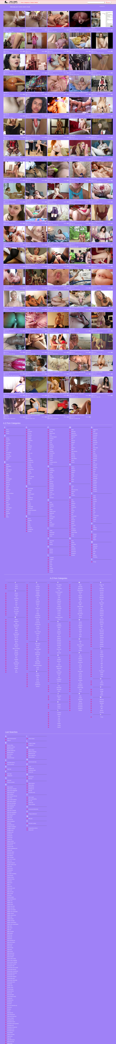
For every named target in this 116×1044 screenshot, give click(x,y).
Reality (72, 564)
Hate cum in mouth (11, 880)
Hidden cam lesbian (11, 931)
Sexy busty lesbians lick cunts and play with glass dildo (58, 393)
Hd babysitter (10, 891)
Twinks (94, 540)
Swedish (95, 510)
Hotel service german (11, 1037)
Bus (7, 536)
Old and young (74, 511)
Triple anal (31, 824)
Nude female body (32, 783)
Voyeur (94, 561)
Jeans (51, 564)
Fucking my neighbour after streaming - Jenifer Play (57, 70)
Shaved (94, 460)
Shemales (95, 463)
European (30, 549)
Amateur (6, 31)
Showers (95, 465)
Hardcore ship (10, 868)
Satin (94, 453)
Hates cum (9, 882)
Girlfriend (52, 499)
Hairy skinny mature (11, 822)
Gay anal (9, 801)
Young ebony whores (33, 849)
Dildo (12, 31)
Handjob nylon (10, 853)
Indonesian (52, 553)
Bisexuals (34, 160)
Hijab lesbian (10, 954)
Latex (51, 582)
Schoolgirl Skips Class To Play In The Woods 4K (57, 221)
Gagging (51, 490)
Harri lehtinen (10, 877)
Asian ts (9, 761)
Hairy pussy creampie (12, 810)
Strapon (95, 501)
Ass (73, 31)
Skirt (94, 472)
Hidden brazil (10, 925)
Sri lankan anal (32, 813)
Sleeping (95, 476)
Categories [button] (26, 2)
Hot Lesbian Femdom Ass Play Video (33, 70)
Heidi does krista (10, 900)
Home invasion (10, 978)
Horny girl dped (10, 1016)
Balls (7, 489)
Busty (7, 538)
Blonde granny (10, 773)
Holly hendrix (10, 972)
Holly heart (9, 970)
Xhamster (22, 29)
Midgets (73, 463)
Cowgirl (94, 246)
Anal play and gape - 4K (30, 264)
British (97, 74)
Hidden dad (9, 938)
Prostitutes (73, 552)
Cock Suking (79, 203)
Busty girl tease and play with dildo (32, 307)
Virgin (94, 559)
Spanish (95, 487)
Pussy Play (72, 420)
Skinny (94, 471)
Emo (29, 543)
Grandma (52, 508)
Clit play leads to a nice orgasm (10, 221)
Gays (51, 495)
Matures (73, 458)
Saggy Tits (95, 451)
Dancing (29, 511)
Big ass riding (10, 766)
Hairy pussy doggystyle (12, 812)
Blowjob (75, 203)
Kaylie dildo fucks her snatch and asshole (12, 178)
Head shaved (10, 896)
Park (72, 530)
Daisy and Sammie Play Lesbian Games (55, 350)
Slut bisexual (31, 808)
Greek (51, 513)
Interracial (52, 555)
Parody (73, 532)
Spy (94, 494)
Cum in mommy (10, 785)
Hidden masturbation (11, 943)
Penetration (73, 537)
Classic (29, 471)
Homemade (52, 538)
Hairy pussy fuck (10, 813)
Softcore (95, 481)
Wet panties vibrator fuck (96, 70)
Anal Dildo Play (72, 135)
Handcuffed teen (10, 846)
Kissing (51, 570)
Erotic (29, 545)
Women (77, 117)
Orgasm (73, 513)
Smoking (95, 480)
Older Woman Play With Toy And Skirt (77, 307)
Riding (72, 567)
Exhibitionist (30, 551)
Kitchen (51, 572)
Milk (72, 467)
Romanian (73, 573)
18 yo (7, 451)
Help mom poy (10, 913)
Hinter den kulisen (11, 963)
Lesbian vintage (32, 764)
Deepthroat (54, 332)
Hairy (51, 523)
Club (29, 476)
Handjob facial (10, 851)
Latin (51, 584)
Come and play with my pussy (31, 178)
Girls (55, 203)
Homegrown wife (10, 987)
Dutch (29, 535)
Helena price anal (11, 909)
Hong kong (9, 1005)
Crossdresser (31, 490)
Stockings (95, 499)
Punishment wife (32, 791)
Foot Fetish (52, 474)
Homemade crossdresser (12, 992)
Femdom (52, 460)
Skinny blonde (32, 804)
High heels (9, 947)
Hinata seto (9, 958)
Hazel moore (10, 889)
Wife (94, 574)
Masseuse (73, 454)
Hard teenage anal (11, 864)
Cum (6, 160)
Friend (51, 481)
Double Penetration (16, 375)
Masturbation (56, 160)
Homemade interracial (12, 994)
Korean (51, 574)
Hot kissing (9, 1023)
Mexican (73, 462)
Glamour (51, 502)
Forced (51, 478)
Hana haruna (10, 840)
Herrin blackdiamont (11, 920)
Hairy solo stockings (11, 824)
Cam (29, 451)
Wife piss (30, 840)
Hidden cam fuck (10, 929)
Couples (29, 487)
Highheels (52, 534)
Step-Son (95, 485)
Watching (95, 565)
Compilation (30, 481)
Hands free (9, 855)
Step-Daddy (30, 510)
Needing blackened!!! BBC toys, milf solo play (12, 350)
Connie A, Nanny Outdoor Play (53, 178)
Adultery (28, 375)
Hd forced (9, 893)
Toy (76, 332)
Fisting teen (9, 797)
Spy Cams (95, 496)
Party (72, 534)
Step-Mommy (74, 472)
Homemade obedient (11, 998)
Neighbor (73, 492)
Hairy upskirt (10, 837)
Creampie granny (11, 784)
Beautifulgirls (9, 500)
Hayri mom (9, 887)
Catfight (29, 460)
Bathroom (8, 493)
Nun (72, 499)
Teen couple (31, 818)
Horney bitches (10, 1012)
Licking (51, 591)
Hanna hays (9, 859)
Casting (29, 458)
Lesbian (11, 203)
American (9, 31)
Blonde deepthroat (11, 772)
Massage (73, 453)
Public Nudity (74, 553)
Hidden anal (9, 924)
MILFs (57, 289)
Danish (29, 513)
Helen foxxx (9, 904)
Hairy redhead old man (12, 817)
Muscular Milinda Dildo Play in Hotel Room (56, 135)
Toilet (94, 533)
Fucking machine (55, 418)
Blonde (31, 31)
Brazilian (8, 525)
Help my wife (10, 915)
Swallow (95, 509)
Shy (94, 467)
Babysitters (8, 487)
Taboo (94, 517)
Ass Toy (58, 117)
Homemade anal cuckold (12, 989)
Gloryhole (52, 506)
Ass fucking (51, 74)
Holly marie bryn (10, 974)
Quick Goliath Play (7, 27)
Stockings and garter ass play (75, 27)
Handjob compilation (11, 848)
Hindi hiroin (9, 960)
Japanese (52, 562)
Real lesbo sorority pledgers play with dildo (56, 27)
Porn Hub (44, 29)
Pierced (73, 541)
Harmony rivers (10, 875)
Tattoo (94, 519)
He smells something (11, 895)
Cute (29, 503)
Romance (73, 571)
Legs (51, 588)
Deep (29, 517)
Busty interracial (10, 779)
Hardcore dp (10, 866)
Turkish (94, 539)
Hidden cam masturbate (12, 933)
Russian (73, 576)
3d (93, 332)
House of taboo (10, 1039)
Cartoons (30, 456)
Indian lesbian (32, 760)
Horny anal (9, 1014)
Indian (51, 552)
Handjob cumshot (11, 850)
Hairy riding (9, 819)
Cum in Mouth (31, 498)
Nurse (72, 501)
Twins (94, 542)
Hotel (51, 543)
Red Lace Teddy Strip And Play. (97, 221)
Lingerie (51, 593)
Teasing (95, 522)
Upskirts (95, 551)
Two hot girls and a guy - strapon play (77, 393)
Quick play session (29, 393)
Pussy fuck (31, 793)
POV (72, 548)
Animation (95, 332)
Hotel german (10, 1034)
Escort (29, 547)
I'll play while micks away (8, 307)
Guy (50, 517)
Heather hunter (10, 898)
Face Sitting (52, 451)
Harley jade (9, 871)
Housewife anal (10, 1041)
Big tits (99, 31)
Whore (94, 573)
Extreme (100, 203)
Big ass (54, 74)
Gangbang (52, 492)
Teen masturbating (33, 820)
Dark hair (9, 790)
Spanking (95, 489)
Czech (29, 505)
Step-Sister (95, 469)
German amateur (11, 803)
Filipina (51, 465)
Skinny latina (31, 806)
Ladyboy (51, 580)
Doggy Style (30, 528)
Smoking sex (31, 810)
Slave (94, 474)
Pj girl (30, 788)
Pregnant (73, 550)
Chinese (29, 469)
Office (72, 507)
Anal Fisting (98, 375)
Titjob (94, 530)
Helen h (9, 905)
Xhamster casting (32, 844)
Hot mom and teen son (12, 1026)
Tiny (94, 528)
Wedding (95, 569)
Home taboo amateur (11, 985)
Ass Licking (29, 74)
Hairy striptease (10, 828)
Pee (72, 535)
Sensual (95, 458)
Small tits (95, 478)
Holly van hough (10, 976)
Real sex (30, 800)
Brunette (37, 117)
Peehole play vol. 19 (95, 135)
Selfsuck (12, 160)
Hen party (9, 916)
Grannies (54, 289)
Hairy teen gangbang (11, 833)
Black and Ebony (33, 117)
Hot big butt (9, 1019)
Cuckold (29, 494)
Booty (7, 522)
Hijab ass (9, 951)
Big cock (57, 74)
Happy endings (10, 862)
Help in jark (9, 911)
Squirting (95, 498)
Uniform (95, 549)
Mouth (10, 160)
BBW (7, 495)
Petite (72, 539)
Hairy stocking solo (11, 826)
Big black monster (11, 768)
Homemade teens (11, 1003)
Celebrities (30, 462)
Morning (73, 478)
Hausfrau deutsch (11, 884)
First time (52, 469)
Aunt (7, 481)
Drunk (29, 533)
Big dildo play (50, 307)
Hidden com (9, 922)
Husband (52, 547)
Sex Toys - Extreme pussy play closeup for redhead (101, 178)
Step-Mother (74, 480)
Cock (29, 478)
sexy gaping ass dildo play (75, 178)
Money (72, 474)
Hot (50, 542)
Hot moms (9, 1028)
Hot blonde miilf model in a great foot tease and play (13, 135)
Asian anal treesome (11, 760)
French (51, 480)
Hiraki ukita (9, 967)
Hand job (9, 844)
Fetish (72, 332)
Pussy (72, 557)
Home (22, 2)
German (51, 497)
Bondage (11, 289)
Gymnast (52, 519)
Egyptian (30, 542)
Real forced (31, 798)
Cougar (100, 289)
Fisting (51, 471)
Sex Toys (8, 117)
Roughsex (73, 574)
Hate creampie (10, 878)
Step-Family (52, 454)
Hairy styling (9, 830)
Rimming (73, 569)
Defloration (30, 520)
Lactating (52, 579)
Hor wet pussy (10, 1010)
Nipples (14, 203)
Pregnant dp (31, 789)
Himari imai (9, 956)
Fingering (52, 203)
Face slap (9, 795)
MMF (72, 471)
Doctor (29, 524)
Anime (7, 466)
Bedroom (8, 502)
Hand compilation (11, 842)
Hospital (51, 540)
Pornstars (73, 546)
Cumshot (30, 499)
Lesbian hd (31, 766)
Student (95, 505)
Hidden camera (10, 934)
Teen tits (30, 822)
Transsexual (95, 537)
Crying (29, 492)
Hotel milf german (11, 1036)
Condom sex (30, 483)
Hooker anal (9, 1007)
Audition (8, 479)
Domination (30, 530)
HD (10, 418)
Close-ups (30, 474)
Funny (51, 485)
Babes (50, 375)
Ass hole (8, 475)
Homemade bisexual (11, 990)
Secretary (95, 456)
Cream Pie (30, 489)
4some (7, 454)
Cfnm (29, 463)
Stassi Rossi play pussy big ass (97, 350)
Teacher (95, 520)
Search (108, 2)
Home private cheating (12, 983)
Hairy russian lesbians (12, 821)
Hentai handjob (10, 918)
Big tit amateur (10, 770)
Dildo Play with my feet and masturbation (99, 49)
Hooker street (10, 1008)
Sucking (95, 507)
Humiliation (52, 545)
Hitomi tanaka (10, 969)
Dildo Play (6, 264)
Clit (28, 472)
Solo (94, 483)
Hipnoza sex (10, 965)
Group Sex (52, 515)
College (34, 31)
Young (78, 332)
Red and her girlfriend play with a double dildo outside (80, 264)
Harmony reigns (10, 873)
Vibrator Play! (28, 350)
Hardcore (57, 375)
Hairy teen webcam (11, 835)
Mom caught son (32, 776)
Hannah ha (9, 860)
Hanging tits (9, 857)
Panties (73, 526)
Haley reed (9, 839)
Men (72, 460)
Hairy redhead (10, 815)
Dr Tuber (44, 422)
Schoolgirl (95, 454)
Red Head (58, 246)
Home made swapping (12, 981)
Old (72, 509)
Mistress (73, 469)
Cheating (30, 467)
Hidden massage (11, 942)
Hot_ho (8, 1032)
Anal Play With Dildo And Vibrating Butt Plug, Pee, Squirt (102, 420)
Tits (94, 531)
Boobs (34, 375)
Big (30, 203)
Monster (73, 476)
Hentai (51, 531)
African (7, 459)
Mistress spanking (32, 773)
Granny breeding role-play (31, 49)
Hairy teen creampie (11, 831)
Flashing (51, 472)
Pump (72, 555)
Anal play (93, 27)
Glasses (51, 504)
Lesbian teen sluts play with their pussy (33, 420)
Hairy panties (10, 808)
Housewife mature (11, 1043)
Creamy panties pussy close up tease (33, 135)
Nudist (72, 497)
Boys (7, 523)
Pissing (73, 543)
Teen (74, 332)
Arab (7, 468)
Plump (72, 544)
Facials (51, 453)
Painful (72, 523)
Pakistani (73, 525)
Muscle (74, 117)
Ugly (94, 547)
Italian (51, 557)
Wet (94, 571)
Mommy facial (32, 778)
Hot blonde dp (10, 1021)
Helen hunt (9, 907)
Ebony (29, 540)
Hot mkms (9, 1025)
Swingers (95, 512)
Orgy (72, 514)
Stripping (95, 503)
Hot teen (9, 1030)
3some (7, 453)
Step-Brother (9, 529)
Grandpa (52, 510)
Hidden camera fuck (11, 936)
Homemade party (11, 999)
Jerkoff (51, 565)
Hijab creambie (10, 952)
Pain (72, 521)
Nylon (72, 502)
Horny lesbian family (11, 1017)
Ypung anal (31, 851)
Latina (51, 586)
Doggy (29, 526)
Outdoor (73, 516)
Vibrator (12, 117)
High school (9, 949)
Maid (72, 451)
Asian (7, 470)
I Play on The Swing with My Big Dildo (11, 436)
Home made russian (11, 980)
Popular (32, 2)
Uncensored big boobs (33, 830)
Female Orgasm (100, 246)
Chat (29, 465)
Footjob (51, 476)
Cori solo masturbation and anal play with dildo (56, 92)
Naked (72, 488)
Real (72, 562)
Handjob (51, 525)
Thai (94, 526)
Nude (72, 495)
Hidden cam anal (11, 927)
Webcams (95, 567)
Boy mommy (10, 775)
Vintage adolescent (33, 835)
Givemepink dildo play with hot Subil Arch (99, 307)
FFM (51, 463)
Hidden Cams (53, 532)
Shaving (95, 462)
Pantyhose (73, 528)
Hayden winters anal (11, 886)
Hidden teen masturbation (12, 945)
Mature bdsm (31, 771)
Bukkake (8, 534)
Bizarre (7, 513)
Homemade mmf (10, 996)
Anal (71, 31)
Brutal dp (9, 777)
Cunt (10, 74)
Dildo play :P (6, 92)
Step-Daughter (31, 515)
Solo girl (30, 812)
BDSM (30, 289)
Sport (94, 492)
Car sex (29, 454)
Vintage (94, 557)
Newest (36, 2)
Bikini (7, 509)
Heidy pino (9, 902)
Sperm (94, 490)
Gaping (77, 31)
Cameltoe (30, 453)
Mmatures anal (32, 775)
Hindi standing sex (11, 961)
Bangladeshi (9, 491)
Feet (51, 456)
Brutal (7, 532)
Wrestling (95, 578)
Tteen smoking (32, 825)
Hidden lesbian (10, 940)
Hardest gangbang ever (12, 869)
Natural (73, 490)
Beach (7, 498)
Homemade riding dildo (12, 1001)
